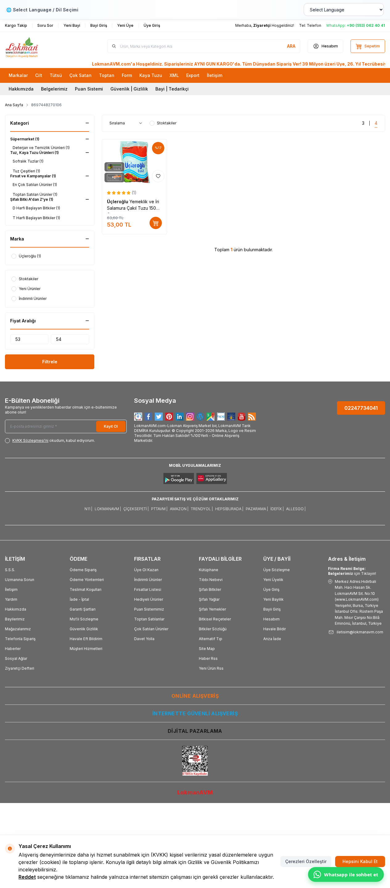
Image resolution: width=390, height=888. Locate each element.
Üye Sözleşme (276, 569)
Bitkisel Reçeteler (215, 619)
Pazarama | (257, 509)
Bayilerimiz (15, 619)
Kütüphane (208, 569)
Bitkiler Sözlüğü (213, 629)
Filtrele (49, 361)
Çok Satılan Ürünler (151, 629)
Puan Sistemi (89, 88)
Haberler (13, 648)
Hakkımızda (21, 88)
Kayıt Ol (111, 426)
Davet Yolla (144, 638)
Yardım (11, 599)
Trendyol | (202, 509)
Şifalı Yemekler (212, 609)
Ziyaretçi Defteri (19, 668)
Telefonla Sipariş (20, 638)
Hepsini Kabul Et (360, 861)
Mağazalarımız (18, 629)
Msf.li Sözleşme (84, 619)
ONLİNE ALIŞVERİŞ (195, 696)
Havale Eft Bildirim (86, 638)
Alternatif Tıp (210, 638)
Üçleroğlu (118, 201)
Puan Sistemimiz (149, 609)
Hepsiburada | (229, 509)
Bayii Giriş (272, 609)
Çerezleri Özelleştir (305, 861)
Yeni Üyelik (273, 579)
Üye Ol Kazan (146, 569)
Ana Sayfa (14, 105)
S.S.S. (10, 569)
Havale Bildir (274, 629)
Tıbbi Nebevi (211, 579)
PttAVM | (159, 509)
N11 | (88, 509)
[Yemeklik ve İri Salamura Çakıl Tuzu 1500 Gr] (134, 162)
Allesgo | (296, 509)
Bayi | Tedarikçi (172, 88)
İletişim (11, 589)
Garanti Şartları (83, 609)
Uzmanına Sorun (19, 579)
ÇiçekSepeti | (136, 509)
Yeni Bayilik (273, 599)
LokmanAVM (195, 792)
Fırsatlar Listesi (147, 589)
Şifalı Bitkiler (210, 589)
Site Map (207, 648)
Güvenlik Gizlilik (84, 629)
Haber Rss (208, 658)
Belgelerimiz (54, 88)
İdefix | (277, 509)
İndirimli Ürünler (148, 579)
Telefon (314, 25)
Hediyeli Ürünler (148, 599)
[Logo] (42, 46)
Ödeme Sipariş (83, 569)
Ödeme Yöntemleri (87, 579)
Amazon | (179, 509)
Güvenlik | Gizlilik (129, 88)
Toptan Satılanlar (149, 619)
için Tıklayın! (352, 571)
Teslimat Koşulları (85, 589)
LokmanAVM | (108, 509)
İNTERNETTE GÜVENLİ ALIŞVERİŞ (195, 713)
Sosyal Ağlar (16, 658)
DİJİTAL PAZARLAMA (195, 731)
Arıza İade (272, 638)
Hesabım (271, 619)
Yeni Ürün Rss (211, 668)
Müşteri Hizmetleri (86, 648)
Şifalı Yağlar (209, 599)
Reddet (27, 877)
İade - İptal (79, 599)
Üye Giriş (271, 589)
